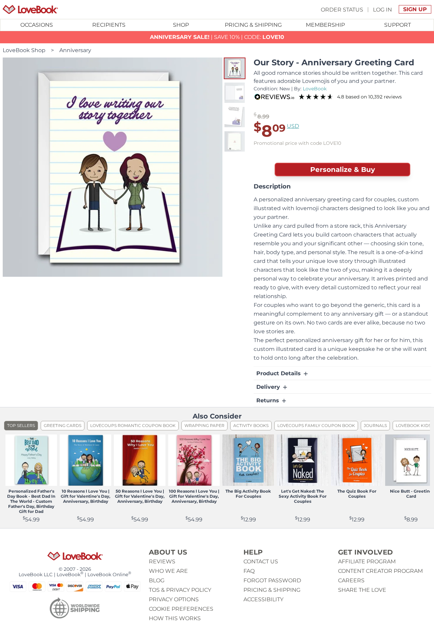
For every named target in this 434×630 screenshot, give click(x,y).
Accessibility (263, 599)
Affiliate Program (367, 561)
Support (397, 25)
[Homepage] (30, 9)
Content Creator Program (380, 571)
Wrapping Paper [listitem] (204, 425)
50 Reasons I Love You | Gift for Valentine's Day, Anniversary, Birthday (139, 496)
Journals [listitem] (375, 425)
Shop (181, 25)
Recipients (108, 25)
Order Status (342, 9)
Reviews (162, 561)
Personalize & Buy (342, 169)
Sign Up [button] (415, 9)
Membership (325, 25)
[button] (234, 68)
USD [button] (293, 126)
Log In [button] (382, 9)
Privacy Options (174, 599)
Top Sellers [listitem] (21, 425)
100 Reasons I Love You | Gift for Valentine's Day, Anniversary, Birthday (194, 496)
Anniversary (75, 50)
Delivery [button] (269, 387)
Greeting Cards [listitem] (62, 425)
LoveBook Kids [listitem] (413, 425)
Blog (156, 580)
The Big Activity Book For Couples (248, 494)
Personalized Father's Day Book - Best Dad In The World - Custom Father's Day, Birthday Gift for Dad (31, 501)
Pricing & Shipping (253, 25)
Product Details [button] (279, 373)
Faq (249, 571)
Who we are (168, 571)
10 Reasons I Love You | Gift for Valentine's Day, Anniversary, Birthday (85, 496)
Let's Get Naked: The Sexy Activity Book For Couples (303, 496)
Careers (351, 580)
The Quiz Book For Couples (356, 494)
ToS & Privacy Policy (180, 590)
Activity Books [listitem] (251, 425)
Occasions (36, 25)
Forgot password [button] (272, 580)
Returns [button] (268, 400)
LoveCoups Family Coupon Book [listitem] (316, 425)
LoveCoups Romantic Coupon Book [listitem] (133, 425)
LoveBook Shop (24, 50)
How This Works (175, 618)
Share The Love (362, 590)
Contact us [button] (260, 561)
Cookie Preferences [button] (181, 609)
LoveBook (315, 89)
